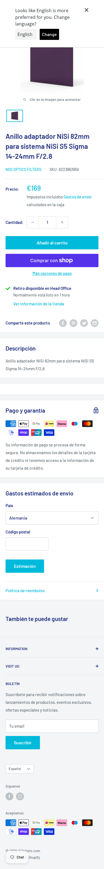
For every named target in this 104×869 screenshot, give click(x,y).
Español (15, 768)
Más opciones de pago (52, 273)
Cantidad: (14, 222)
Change (49, 34)
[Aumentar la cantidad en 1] (62, 222)
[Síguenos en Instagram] (20, 796)
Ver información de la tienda (38, 303)
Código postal (18, 531)
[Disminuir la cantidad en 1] (33, 222)
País (9, 505)
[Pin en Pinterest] (73, 323)
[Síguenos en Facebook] (9, 796)
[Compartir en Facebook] (63, 323)
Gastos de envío (78, 196)
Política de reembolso (25, 590)
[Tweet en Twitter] (84, 323)
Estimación (25, 566)
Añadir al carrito (52, 242)
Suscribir (23, 742)
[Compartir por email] (94, 323)
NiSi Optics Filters (23, 169)
